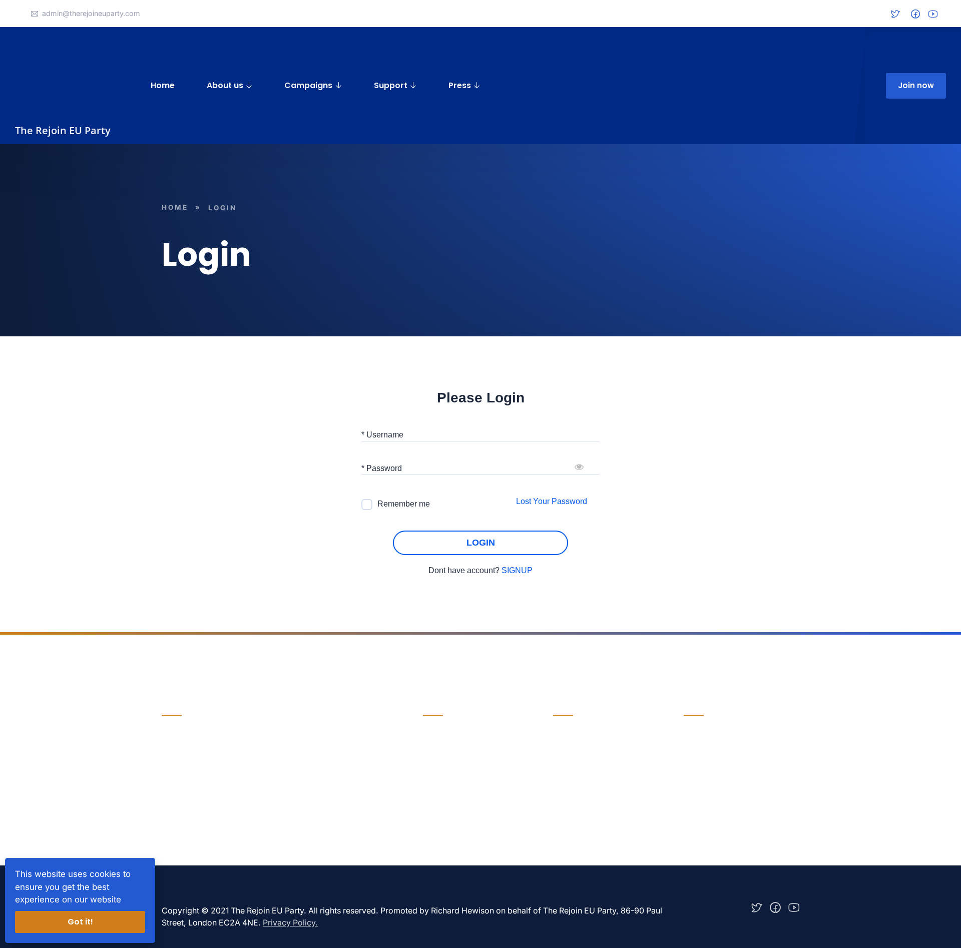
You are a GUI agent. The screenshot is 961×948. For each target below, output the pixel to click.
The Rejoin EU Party (63, 130)
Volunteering (576, 774)
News (433, 754)
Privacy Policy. (290, 922)
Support (390, 85)
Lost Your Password (551, 501)
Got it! (80, 921)
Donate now (187, 779)
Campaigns (308, 85)
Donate (566, 754)
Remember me (403, 504)
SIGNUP (517, 570)
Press (459, 85)
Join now (916, 85)
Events (435, 774)
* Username (382, 434)
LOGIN (480, 543)
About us (225, 85)
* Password (381, 468)
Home (163, 85)
